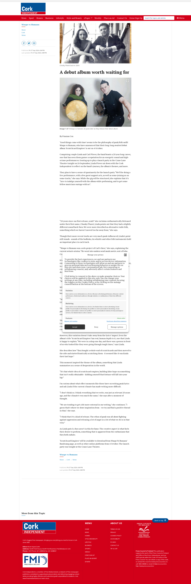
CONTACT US (114, 545)
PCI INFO (113, 542)
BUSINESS (88, 545)
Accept (74, 327)
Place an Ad (109, 18)
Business (49, 18)
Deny (96, 327)
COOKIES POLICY (115, 536)
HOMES (87, 536)
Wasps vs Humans (30, 24)
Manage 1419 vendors (71, 321)
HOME (87, 529)
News (24, 18)
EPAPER (87, 562)
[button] (125, 255)
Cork (23, 32)
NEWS (87, 532)
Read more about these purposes (116, 321)
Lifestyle (60, 18)
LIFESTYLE (88, 542)
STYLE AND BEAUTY (91, 539)
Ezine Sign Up (136, 18)
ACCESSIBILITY (115, 539)
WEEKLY (87, 552)
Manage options (117, 327)
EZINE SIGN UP (90, 555)
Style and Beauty (75, 18)
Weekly (98, 18)
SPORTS (87, 549)
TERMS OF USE (115, 529)
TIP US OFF (113, 549)
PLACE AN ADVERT (91, 558)
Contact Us (122, 18)
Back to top (159, 520)
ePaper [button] (87, 18)
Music (24, 30)
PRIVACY (113, 532)
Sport (32, 18)
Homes (40, 18)
